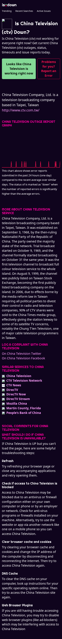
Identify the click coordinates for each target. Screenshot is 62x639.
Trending (7, 10)
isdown (9, 4)
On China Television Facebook (23, 358)
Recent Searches (24, 10)
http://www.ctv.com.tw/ (20, 110)
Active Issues (44, 10)
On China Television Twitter (21, 353)
